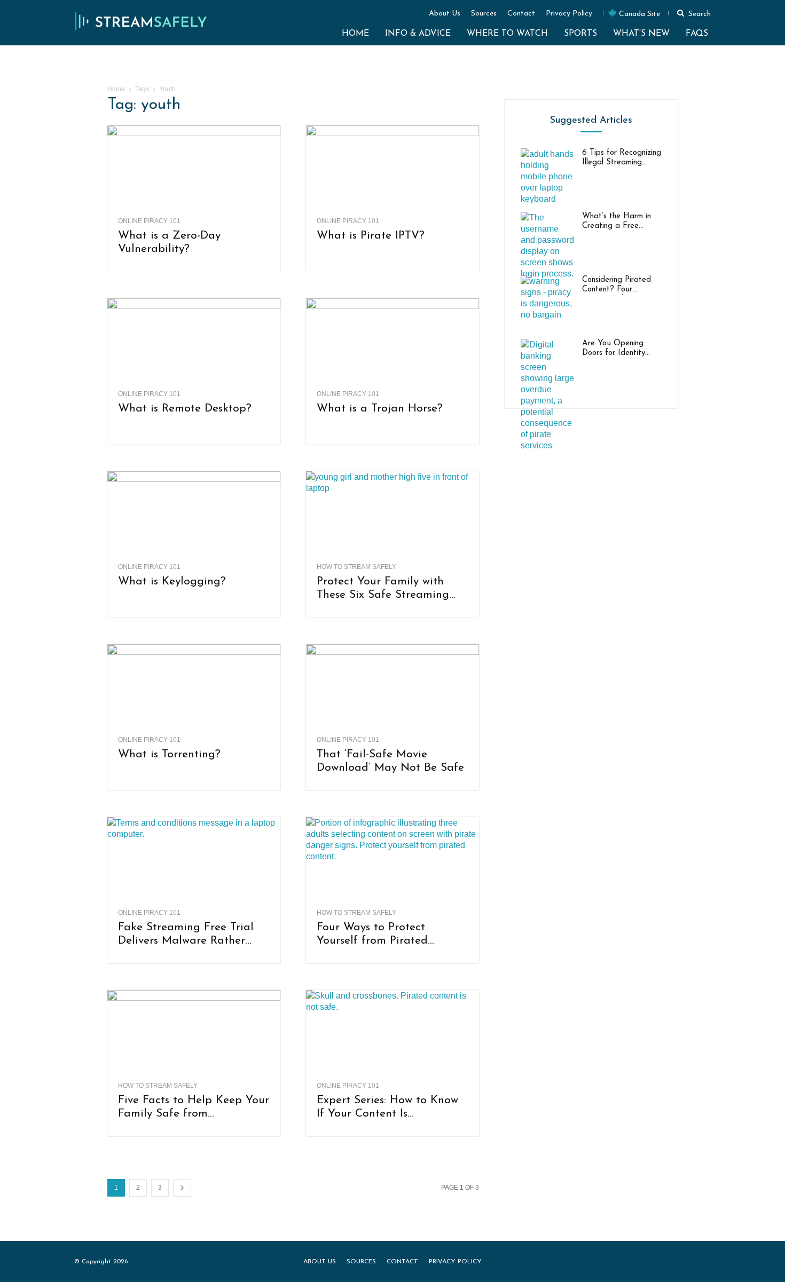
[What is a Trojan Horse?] (392, 341)
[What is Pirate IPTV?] (392, 168)
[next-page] (182, 1188)
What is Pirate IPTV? (371, 235)
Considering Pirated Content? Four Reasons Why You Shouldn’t (616, 285)
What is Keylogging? (172, 581)
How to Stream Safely (356, 567)
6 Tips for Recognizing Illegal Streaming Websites (621, 158)
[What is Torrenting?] (193, 687)
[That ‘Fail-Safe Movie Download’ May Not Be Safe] (392, 687)
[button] (692, 12)
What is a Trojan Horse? (380, 408)
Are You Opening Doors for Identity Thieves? (613, 348)
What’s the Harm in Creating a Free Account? (616, 221)
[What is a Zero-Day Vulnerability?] (193, 168)
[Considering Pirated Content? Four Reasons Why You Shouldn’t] (547, 302)
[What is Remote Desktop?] (193, 341)
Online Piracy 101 (149, 221)
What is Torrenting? (169, 754)
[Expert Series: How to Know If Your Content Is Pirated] (392, 1032)
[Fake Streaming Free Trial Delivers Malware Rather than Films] (193, 860)
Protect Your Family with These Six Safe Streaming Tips (383, 589)
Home (116, 89)
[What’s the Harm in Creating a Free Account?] (547, 245)
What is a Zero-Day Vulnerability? (169, 242)
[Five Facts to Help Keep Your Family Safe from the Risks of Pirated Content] (193, 1032)
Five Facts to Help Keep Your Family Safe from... (193, 1107)
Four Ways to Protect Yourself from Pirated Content (372, 934)
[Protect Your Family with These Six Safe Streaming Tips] (392, 514)
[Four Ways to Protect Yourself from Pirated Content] (392, 860)
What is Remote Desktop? (185, 408)
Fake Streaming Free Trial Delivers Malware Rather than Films (186, 934)
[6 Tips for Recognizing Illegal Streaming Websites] (547, 176)
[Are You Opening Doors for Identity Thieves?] (547, 395)
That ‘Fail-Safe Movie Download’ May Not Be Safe (390, 761)
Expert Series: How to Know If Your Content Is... (387, 1107)
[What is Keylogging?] (193, 514)
